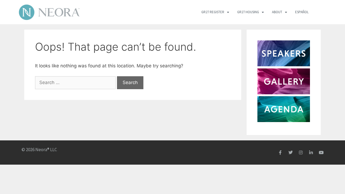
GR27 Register (212, 12)
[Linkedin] (311, 152)
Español (302, 12)
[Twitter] (290, 152)
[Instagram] (301, 152)
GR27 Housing (248, 12)
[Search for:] (76, 82)
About (277, 12)
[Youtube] (321, 152)
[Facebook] (280, 152)
